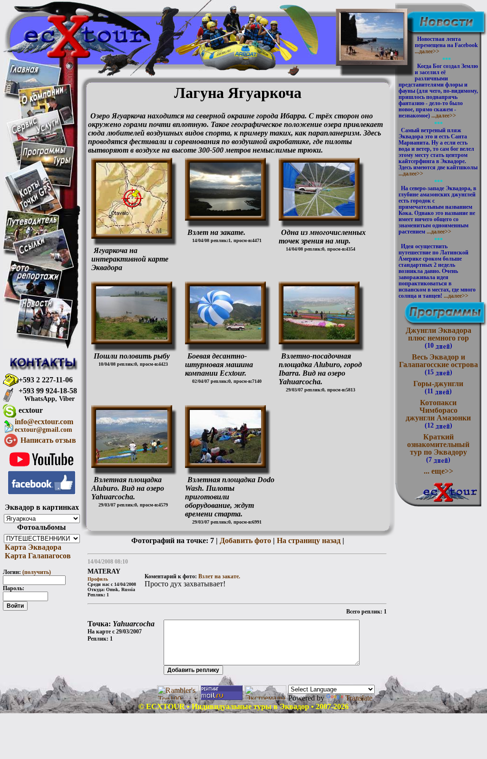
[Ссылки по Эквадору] (31, 252)
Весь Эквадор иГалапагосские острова (438, 364)
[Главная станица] (24, 70)
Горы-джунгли (438, 387)
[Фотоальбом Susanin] (225, 213)
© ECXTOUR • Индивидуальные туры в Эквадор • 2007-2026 (243, 706)
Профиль (98, 579)
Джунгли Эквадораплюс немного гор (438, 337)
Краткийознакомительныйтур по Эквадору (438, 448)
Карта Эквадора (32, 547)
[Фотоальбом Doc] (131, 337)
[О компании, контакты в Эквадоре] (42, 102)
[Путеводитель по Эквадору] (32, 226)
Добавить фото (245, 540)
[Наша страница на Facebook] (42, 492)
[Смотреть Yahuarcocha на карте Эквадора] (131, 231)
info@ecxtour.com (44, 425)
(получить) (36, 572)
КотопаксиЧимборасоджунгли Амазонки (438, 414)
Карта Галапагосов (37, 556)
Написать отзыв (48, 440)
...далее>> (427, 51)
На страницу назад (309, 540)
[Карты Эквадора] (35, 208)
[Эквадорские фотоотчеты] (35, 280)
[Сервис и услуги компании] (35, 132)
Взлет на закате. (219, 576)
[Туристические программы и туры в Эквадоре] (46, 165)
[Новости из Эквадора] (37, 306)
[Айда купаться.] (372, 53)
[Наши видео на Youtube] (42, 468)
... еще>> (438, 471)
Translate (358, 698)
